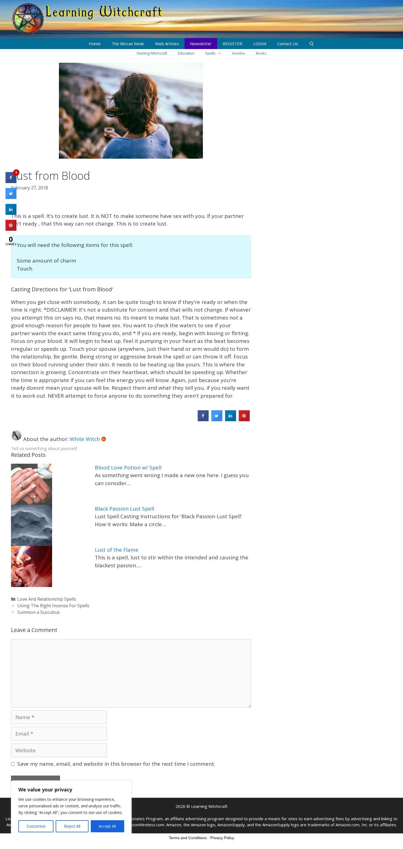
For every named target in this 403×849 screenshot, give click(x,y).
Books (261, 53)
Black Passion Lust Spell (124, 508)
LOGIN (259, 43)
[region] (71, 809)
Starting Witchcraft (152, 53)
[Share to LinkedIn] (230, 419)
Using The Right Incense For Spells (53, 606)
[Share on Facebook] (203, 419)
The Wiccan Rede (128, 43)
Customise (36, 826)
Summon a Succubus (38, 612)
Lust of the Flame (116, 549)
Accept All (107, 826)
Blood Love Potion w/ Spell (128, 467)
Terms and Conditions (188, 838)
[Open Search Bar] (311, 43)
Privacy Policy (222, 838)
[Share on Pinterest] (244, 419)
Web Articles (167, 43)
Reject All (72, 826)
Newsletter (201, 43)
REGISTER (232, 43)
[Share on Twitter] (216, 419)
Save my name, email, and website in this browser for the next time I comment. (116, 763)
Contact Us (287, 43)
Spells (210, 53)
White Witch (85, 439)
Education (186, 53)
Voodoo (238, 53)
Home (95, 43)
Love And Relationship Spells (46, 599)
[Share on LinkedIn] (10, 213)
